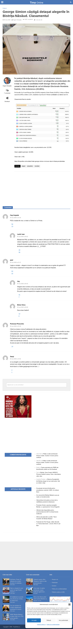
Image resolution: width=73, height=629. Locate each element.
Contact (54, 585)
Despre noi (55, 579)
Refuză (49, 620)
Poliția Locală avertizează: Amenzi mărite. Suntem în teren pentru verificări (47, 455)
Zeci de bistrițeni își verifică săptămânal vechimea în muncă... (16, 607)
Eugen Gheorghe (17, 20)
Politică (4, 8)
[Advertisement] (42, 187)
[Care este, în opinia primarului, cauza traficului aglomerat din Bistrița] (29, 590)
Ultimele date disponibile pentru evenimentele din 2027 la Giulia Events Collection (47, 511)
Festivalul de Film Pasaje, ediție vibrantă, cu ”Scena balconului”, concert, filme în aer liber (48, 523)
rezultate (37, 166)
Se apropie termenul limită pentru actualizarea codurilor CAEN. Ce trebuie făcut (47, 490)
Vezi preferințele (63, 620)
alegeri (23, 166)
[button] (69, 604)
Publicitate (55, 582)
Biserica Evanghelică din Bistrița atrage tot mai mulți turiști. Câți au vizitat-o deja (48, 481)
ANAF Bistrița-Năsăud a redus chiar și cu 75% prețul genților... (16, 616)
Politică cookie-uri (41, 624)
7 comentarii (7, 93)
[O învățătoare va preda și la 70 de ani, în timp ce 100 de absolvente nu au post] (6, 599)
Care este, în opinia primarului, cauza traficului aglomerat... (39, 590)
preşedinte (30, 166)
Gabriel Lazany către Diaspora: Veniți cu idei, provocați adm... (40, 581)
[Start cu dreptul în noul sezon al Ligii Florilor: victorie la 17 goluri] (6, 590)
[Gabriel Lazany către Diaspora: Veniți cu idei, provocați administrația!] (29, 582)
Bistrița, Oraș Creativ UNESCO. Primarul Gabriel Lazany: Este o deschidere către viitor (48, 474)
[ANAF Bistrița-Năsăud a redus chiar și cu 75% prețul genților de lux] (6, 617)
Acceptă (34, 620)
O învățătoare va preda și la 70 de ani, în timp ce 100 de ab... (16, 598)
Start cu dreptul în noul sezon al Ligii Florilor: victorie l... (16, 590)
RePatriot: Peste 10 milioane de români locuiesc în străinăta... (16, 581)
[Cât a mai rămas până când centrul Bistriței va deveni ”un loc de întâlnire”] (29, 599)
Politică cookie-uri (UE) (58, 592)
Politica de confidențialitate (53, 624)
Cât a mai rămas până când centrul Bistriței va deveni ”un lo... (40, 598)
